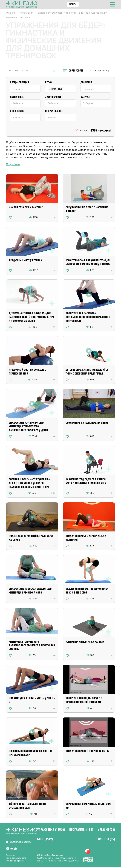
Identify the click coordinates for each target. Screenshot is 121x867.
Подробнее (13, 164)
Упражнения (51, 829)
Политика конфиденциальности (16, 856)
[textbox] (26, 89)
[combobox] (25, 89)
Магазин (106, 829)
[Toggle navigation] (112, 4)
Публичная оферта (15, 860)
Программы (81, 829)
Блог (45, 839)
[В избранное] (10, 217)
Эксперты (105, 839)
